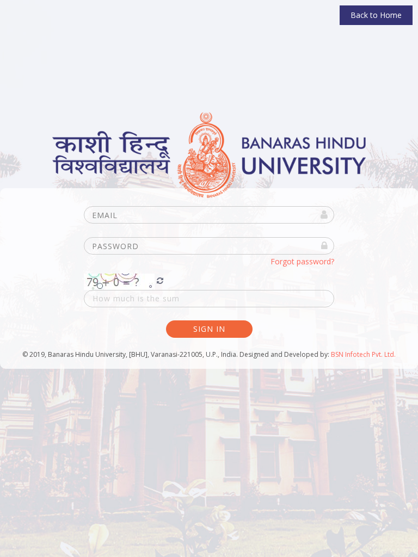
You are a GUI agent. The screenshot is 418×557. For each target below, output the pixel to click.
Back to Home (376, 15)
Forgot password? (302, 261)
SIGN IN (209, 329)
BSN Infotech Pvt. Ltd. (363, 354)
